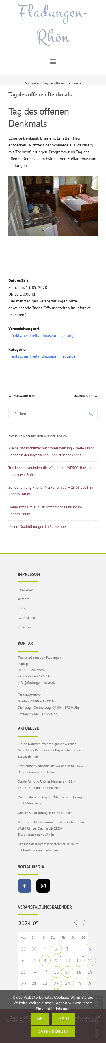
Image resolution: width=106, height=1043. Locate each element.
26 (90, 983)
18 (78, 972)
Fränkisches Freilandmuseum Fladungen (43, 335)
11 (78, 960)
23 (56, 983)
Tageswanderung (22, 396)
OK (40, 1018)
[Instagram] (43, 886)
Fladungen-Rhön (53, 24)
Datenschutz (27, 617)
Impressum (25, 627)
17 (67, 972)
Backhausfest (86, 396)
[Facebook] (24, 886)
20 (23, 983)
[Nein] (99, 1016)
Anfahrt (23, 599)
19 (90, 972)
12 (90, 960)
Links (21, 608)
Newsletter (26, 589)
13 (23, 972)
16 (56, 972)
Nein (64, 1018)
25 (78, 983)
